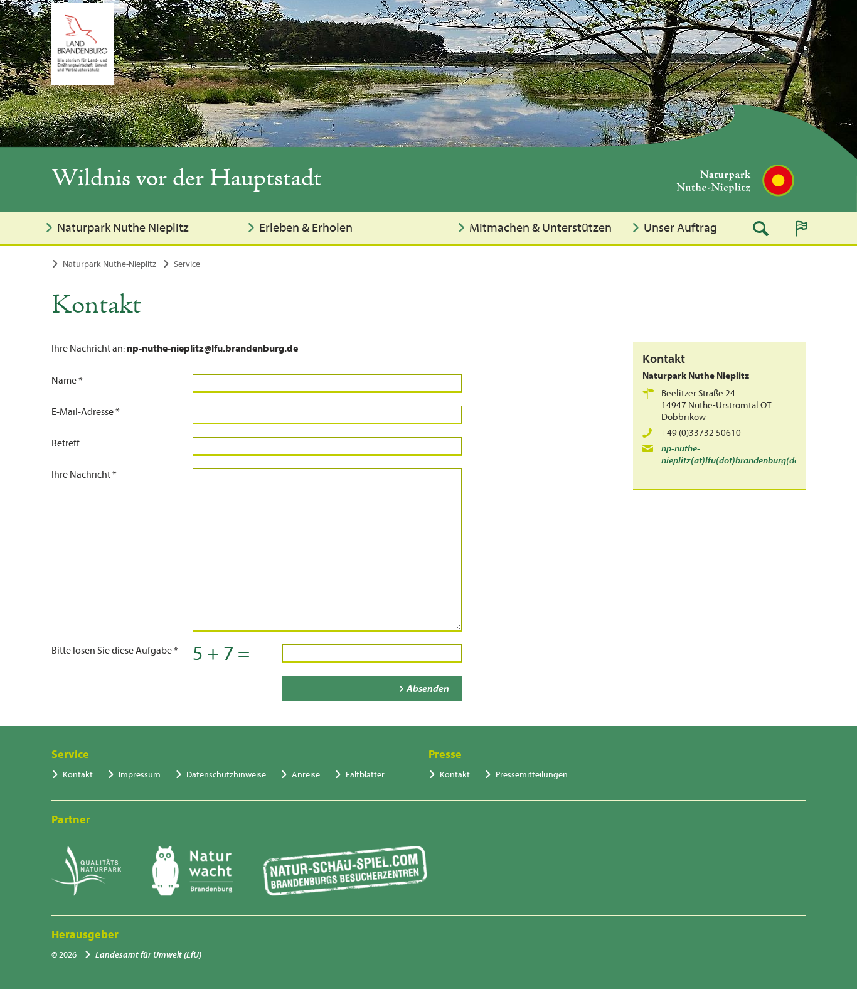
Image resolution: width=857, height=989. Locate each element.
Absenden (428, 688)
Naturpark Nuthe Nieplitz (123, 227)
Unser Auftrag (680, 227)
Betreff (65, 443)
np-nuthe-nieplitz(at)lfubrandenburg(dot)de (738, 454)
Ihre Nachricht (84, 474)
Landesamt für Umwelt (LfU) (148, 954)
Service (187, 264)
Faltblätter (365, 774)
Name (67, 380)
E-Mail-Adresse (85, 412)
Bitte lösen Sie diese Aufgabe (114, 650)
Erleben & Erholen (306, 227)
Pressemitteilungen (532, 774)
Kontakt (78, 774)
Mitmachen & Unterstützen (540, 227)
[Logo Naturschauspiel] (345, 871)
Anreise (306, 774)
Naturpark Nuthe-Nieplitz (109, 264)
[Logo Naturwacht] (192, 871)
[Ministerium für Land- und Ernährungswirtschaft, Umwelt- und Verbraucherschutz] (82, 44)
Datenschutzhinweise (226, 774)
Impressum (140, 774)
